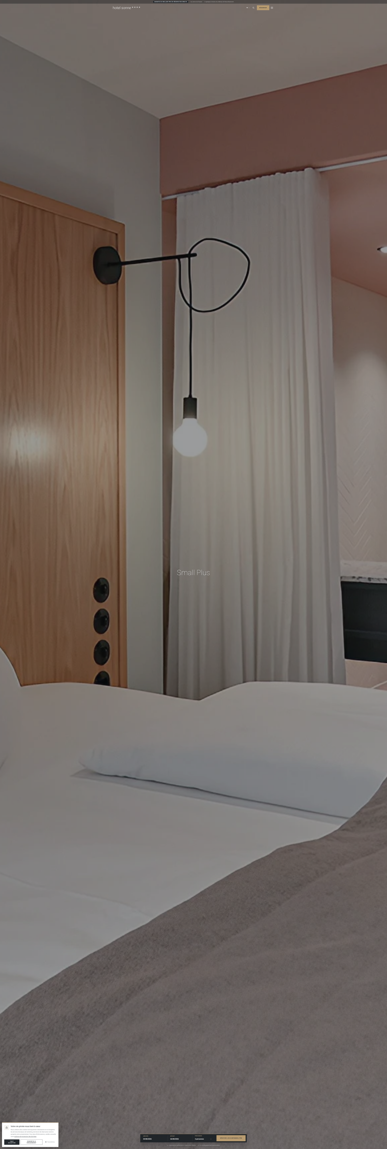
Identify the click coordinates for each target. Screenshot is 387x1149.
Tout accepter (12, 1142)
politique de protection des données (25, 1136)
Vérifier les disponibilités (231, 1138)
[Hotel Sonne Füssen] (126, 7)
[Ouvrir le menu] (272, 8)
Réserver (263, 7)
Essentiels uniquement (31, 1142)
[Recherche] (253, 8)
